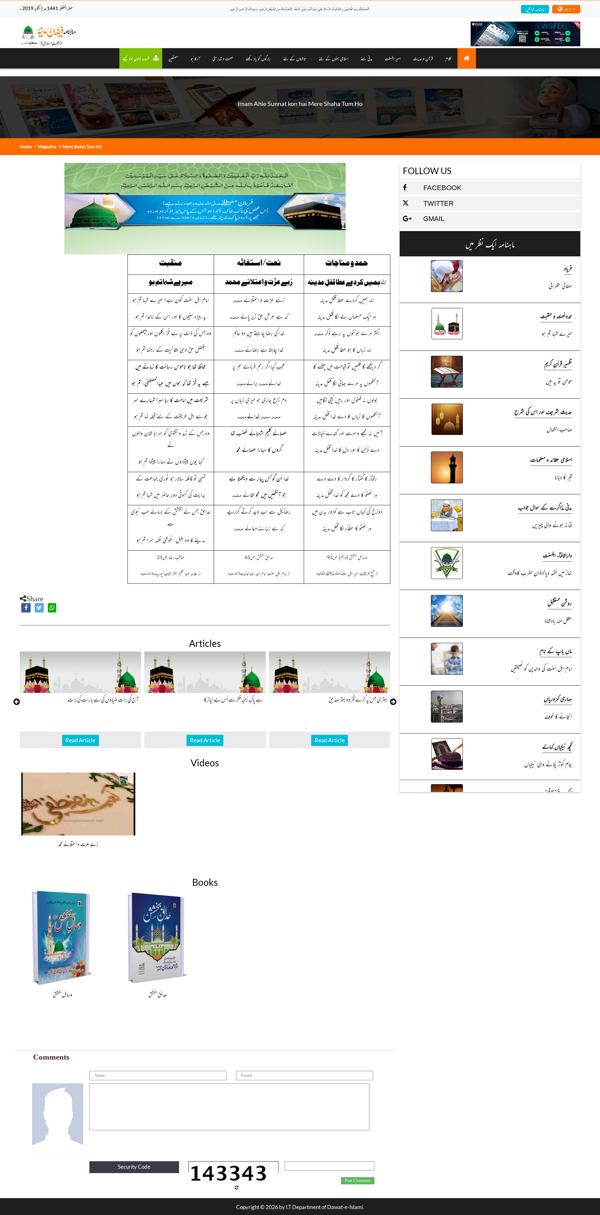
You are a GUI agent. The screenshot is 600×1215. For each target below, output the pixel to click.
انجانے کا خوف (558, 716)
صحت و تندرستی (222, 58)
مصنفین (173, 58)
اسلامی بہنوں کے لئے (333, 58)
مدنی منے (366, 58)
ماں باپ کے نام (556, 650)
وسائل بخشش (62, 994)
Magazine (47, 146)
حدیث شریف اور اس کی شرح (543, 411)
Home (26, 146)
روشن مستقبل (560, 603)
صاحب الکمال (559, 429)
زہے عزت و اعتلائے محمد (78, 843)
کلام (448, 58)
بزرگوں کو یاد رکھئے (258, 58)
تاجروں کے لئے (294, 58)
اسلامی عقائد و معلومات (551, 459)
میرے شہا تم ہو (557, 333)
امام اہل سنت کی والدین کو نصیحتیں (541, 668)
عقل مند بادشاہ (558, 620)
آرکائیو (195, 58)
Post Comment (358, 1180)
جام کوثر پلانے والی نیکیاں (548, 764)
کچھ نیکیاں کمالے (557, 746)
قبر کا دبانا (563, 477)
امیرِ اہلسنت (393, 58)
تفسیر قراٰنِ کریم (558, 363)
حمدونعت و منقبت (556, 316)
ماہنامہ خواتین (535, 9)
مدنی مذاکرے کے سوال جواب (545, 507)
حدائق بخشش (157, 994)
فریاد (568, 268)
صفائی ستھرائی (560, 285)
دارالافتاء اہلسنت (557, 555)
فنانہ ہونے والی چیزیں (552, 524)
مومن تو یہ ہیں (559, 381)
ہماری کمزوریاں (558, 698)
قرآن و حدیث (423, 58)
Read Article (80, 740)
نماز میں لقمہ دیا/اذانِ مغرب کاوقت (540, 572)
